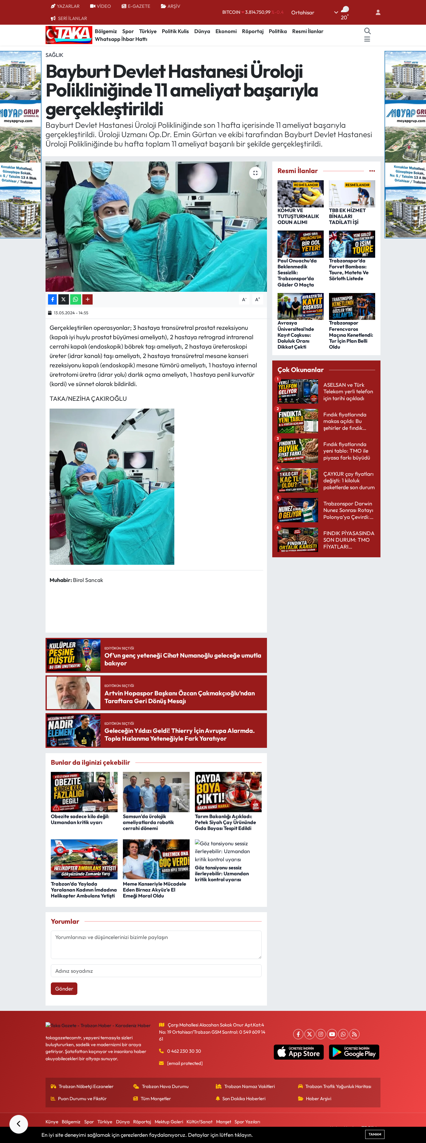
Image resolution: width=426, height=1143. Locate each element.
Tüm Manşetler (156, 1098)
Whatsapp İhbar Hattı (121, 39)
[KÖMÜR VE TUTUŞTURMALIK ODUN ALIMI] (301, 193)
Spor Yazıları (247, 1122)
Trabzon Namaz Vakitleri (249, 1086)
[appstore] (298, 1052)
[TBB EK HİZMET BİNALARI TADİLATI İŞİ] (352, 193)
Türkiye (148, 31)
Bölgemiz (106, 31)
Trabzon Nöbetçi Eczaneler (86, 1086)
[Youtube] (332, 1034)
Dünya (202, 31)
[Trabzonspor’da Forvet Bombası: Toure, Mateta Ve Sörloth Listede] (352, 243)
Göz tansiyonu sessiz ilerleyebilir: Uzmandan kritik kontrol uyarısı (222, 873)
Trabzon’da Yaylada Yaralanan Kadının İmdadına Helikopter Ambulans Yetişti (84, 890)
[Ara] (368, 31)
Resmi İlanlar (307, 31)
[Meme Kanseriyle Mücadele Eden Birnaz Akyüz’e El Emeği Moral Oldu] (156, 858)
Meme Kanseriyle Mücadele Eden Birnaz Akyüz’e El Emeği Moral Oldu (154, 890)
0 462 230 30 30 (184, 1051)
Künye (52, 1122)
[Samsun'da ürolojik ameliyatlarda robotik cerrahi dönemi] (156, 791)
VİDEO (104, 6)
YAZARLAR (68, 6)
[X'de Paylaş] (63, 299)
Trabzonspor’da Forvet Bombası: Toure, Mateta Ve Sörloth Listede (349, 269)
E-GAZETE (139, 6)
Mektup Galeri (169, 1122)
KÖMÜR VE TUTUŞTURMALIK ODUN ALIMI (298, 216)
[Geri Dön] (18, 1124)
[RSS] (354, 1034)
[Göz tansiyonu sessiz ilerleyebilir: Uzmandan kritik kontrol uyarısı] (228, 850)
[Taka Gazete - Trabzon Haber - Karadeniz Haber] (69, 34)
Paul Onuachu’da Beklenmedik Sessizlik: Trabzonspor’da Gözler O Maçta (297, 272)
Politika (278, 31)
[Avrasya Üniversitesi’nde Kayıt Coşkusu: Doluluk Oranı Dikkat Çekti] (301, 305)
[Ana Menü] (367, 39)
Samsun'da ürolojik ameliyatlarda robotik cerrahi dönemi (148, 822)
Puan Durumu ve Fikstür (82, 1098)
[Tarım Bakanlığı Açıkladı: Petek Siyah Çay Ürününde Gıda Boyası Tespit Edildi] (228, 791)
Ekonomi (226, 31)
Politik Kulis (175, 31)
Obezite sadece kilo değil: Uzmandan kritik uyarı (80, 819)
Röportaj (253, 31)
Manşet (223, 1122)
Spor (128, 31)
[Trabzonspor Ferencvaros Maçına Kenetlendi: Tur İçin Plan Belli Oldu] (352, 305)
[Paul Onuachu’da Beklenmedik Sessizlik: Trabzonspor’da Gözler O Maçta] (301, 243)
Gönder (64, 988)
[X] (309, 1034)
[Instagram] (321, 1034)
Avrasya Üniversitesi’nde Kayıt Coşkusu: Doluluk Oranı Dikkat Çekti (296, 335)
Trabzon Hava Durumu (165, 1086)
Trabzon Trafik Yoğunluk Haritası (338, 1086)
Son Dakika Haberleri (243, 1098)
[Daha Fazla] (87, 299)
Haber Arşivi (318, 1098)
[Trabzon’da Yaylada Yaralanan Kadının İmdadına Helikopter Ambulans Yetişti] (84, 858)
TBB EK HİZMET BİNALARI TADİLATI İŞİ (347, 216)
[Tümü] (372, 170)
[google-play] (354, 1052)
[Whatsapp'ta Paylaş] (75, 299)
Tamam (375, 1134)
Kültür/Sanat (199, 1122)
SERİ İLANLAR (72, 18)
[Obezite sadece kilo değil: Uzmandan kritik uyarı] (84, 791)
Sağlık (54, 55)
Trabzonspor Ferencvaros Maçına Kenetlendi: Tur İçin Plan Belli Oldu (351, 335)
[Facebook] (298, 1034)
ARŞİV (173, 6)
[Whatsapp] (343, 1034)
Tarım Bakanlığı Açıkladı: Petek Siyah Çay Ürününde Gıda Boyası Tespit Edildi (225, 822)
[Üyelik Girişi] (375, 12)
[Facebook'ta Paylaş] (52, 299)
